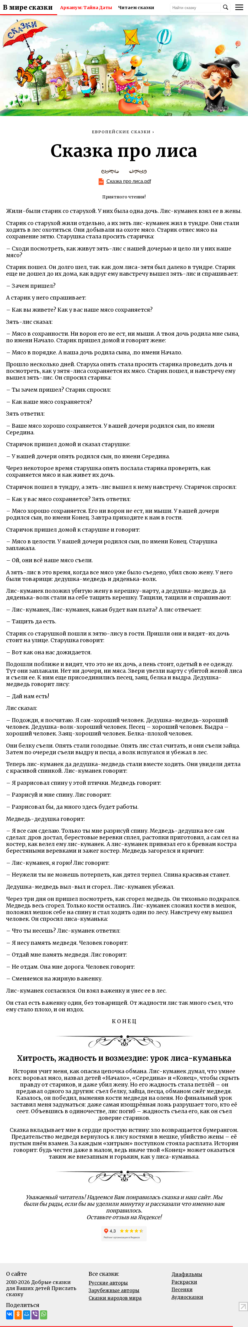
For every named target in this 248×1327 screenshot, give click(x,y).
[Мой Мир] (26, 1314)
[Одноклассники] (18, 1314)
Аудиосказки (187, 1297)
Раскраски (184, 1282)
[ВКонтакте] (9, 1314)
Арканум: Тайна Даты (86, 7)
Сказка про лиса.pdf (128, 181)
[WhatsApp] (43, 1314)
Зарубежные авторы (114, 1290)
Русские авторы (108, 1283)
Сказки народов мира (115, 1298)
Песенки (182, 1289)
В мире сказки (28, 8)
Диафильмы (186, 1274)
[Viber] (35, 1314)
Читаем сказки (136, 7)
